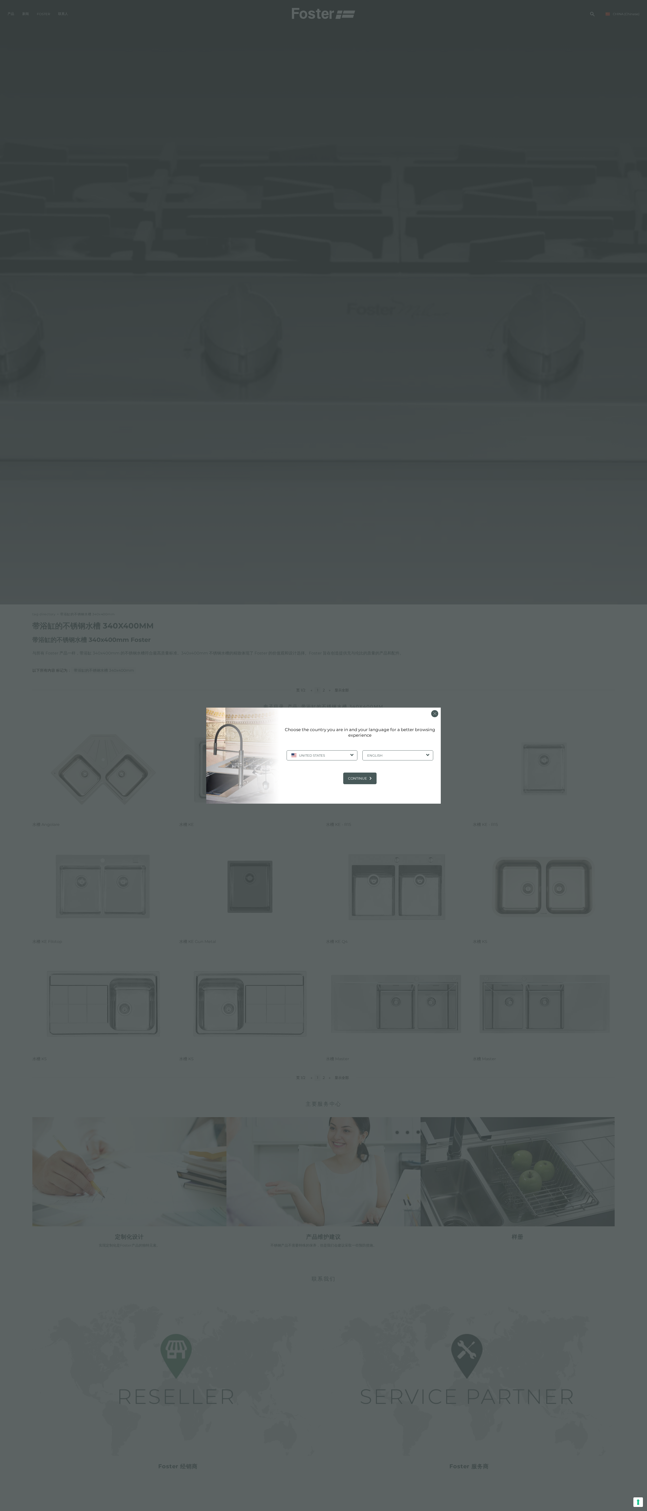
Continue (357, 778)
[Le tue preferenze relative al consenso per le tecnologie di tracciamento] (638, 1502)
